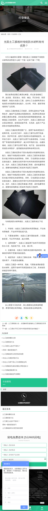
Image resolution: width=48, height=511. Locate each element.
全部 (4, 389)
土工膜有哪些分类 (9, 338)
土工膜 (31, 57)
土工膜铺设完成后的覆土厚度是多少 (15, 366)
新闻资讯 (40, 477)
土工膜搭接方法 (8, 342)
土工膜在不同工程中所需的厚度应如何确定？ (24, 329)
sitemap (40, 479)
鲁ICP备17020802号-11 (33, 503)
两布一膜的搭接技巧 (10, 350)
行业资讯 (14, 34)
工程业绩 (40, 475)
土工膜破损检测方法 (10, 370)
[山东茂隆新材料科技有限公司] (8, 3)
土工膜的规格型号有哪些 (11, 374)
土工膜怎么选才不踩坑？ (11, 346)
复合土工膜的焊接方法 (11, 358)
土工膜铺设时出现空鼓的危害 (13, 354)
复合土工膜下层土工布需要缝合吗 (15, 362)
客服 (30, 509)
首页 (8, 34)
